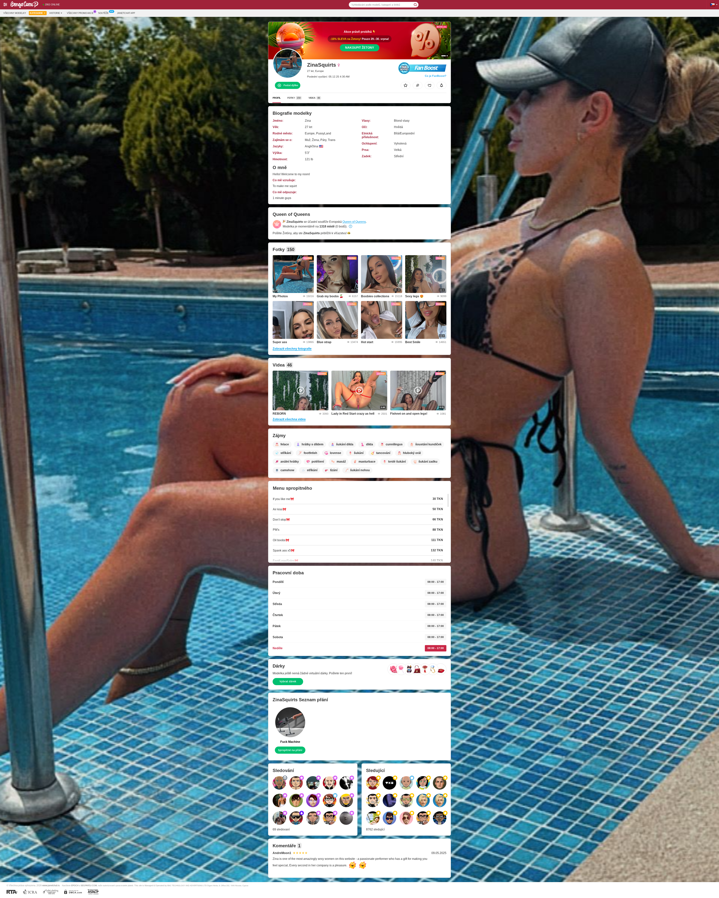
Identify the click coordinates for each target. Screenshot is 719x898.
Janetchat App (126, 13)
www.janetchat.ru (51, 885)
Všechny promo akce (80, 13)
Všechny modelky (14, 13)
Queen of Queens (354, 221)
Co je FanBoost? (435, 75)
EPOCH (74, 885)
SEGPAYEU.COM (89, 885)
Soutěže (103, 13)
